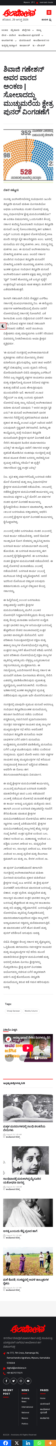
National (25, 1413)
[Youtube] (28, 1381)
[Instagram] (21, 1381)
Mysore (25, 1418)
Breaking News (25, 1400)
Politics (25, 1424)
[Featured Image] (28, 1108)
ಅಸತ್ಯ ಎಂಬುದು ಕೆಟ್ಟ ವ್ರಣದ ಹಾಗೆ (20, 1231)
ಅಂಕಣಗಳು (44, 1418)
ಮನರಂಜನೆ (45, 1404)
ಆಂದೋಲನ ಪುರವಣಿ (45, 1411)
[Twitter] (13, 1381)
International (27, 1407)
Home (42, 1398)
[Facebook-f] (6, 1381)
